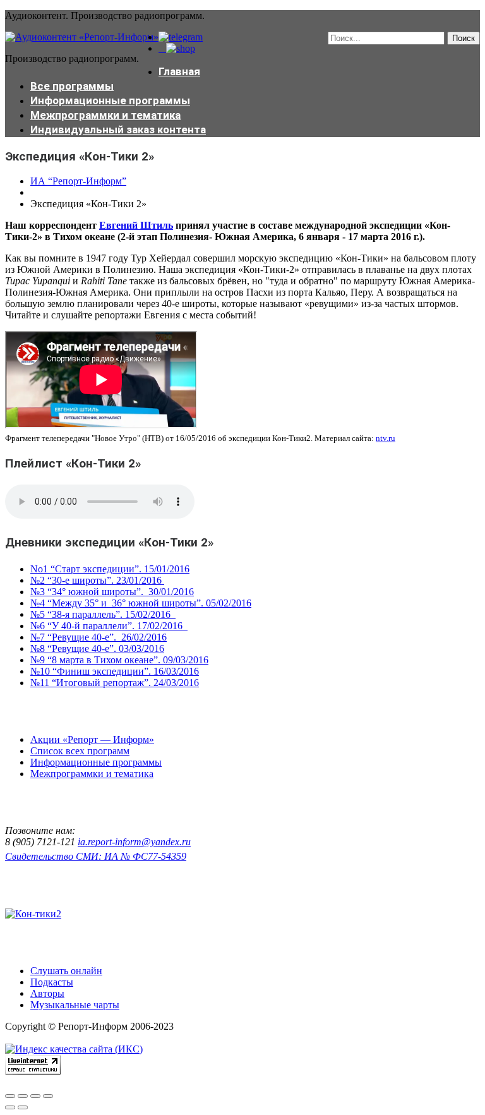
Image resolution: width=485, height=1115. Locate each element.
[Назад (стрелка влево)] (10, 1107)
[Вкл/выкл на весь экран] (35, 1096)
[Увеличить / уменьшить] (48, 1096)
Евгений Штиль (136, 225)
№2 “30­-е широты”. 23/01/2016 (97, 580)
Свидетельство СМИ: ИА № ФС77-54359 (95, 856)
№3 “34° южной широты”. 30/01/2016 (112, 591)
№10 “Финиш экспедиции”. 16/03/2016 (114, 671)
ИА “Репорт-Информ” (78, 181)
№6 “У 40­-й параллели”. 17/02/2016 (109, 625)
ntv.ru (385, 438)
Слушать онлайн (66, 970)
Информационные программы (110, 100)
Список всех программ (79, 750)
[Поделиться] (23, 1096)
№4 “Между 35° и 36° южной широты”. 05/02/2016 (140, 603)
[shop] (177, 48)
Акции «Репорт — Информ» (92, 739)
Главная (179, 71)
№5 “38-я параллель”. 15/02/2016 (103, 614)
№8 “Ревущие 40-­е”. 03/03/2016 (97, 648)
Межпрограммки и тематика (105, 115)
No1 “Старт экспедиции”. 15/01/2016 (109, 569)
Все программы (72, 86)
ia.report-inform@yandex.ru (134, 841)
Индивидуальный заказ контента (118, 129)
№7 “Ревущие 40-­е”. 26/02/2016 (98, 637)
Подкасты (51, 982)
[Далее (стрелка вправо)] (23, 1107)
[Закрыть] (10, 1096)
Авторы (47, 993)
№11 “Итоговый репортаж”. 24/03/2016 (114, 682)
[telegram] (181, 37)
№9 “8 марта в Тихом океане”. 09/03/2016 (119, 659)
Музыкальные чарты (74, 1004)
